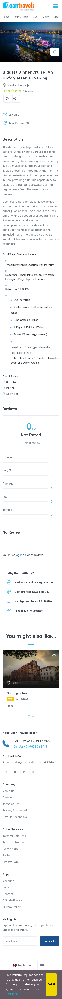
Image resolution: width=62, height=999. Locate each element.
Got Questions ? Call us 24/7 (31, 741)
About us (8, 791)
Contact (8, 894)
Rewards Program (14, 842)
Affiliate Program (13, 900)
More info (11, 994)
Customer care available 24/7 (33, 591)
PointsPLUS (10, 849)
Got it (51, 984)
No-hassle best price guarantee (34, 582)
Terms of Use (11, 804)
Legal (6, 887)
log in (19, 555)
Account (8, 881)
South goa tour (17, 693)
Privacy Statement (15, 810)
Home (6, 17)
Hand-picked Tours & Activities (34, 601)
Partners (8, 855)
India (25, 17)
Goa (35, 17)
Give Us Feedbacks (15, 817)
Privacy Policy (12, 907)
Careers (8, 797)
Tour (16, 17)
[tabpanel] (31, 680)
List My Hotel (11, 862)
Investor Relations (14, 836)
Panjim (45, 17)
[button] (16, 99)
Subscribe (50, 941)
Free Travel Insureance (29, 610)
